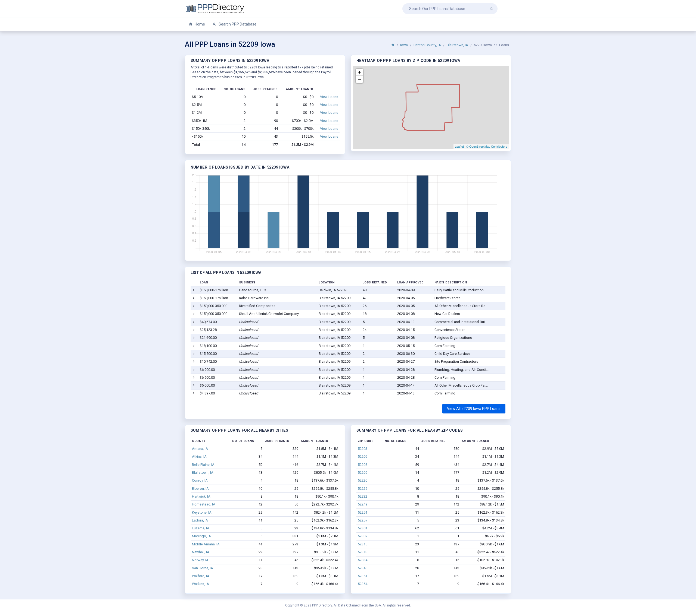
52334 (362, 560)
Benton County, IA (427, 45)
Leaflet (459, 146)
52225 (362, 488)
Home (199, 24)
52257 (362, 520)
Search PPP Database (237, 24)
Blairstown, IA (457, 45)
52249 (362, 504)
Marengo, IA (201, 536)
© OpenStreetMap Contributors (486, 146)
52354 (362, 584)
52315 (362, 544)
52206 (362, 456)
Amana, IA (200, 449)
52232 (362, 496)
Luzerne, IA (200, 528)
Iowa (404, 45)
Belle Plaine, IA (203, 465)
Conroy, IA (200, 480)
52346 (362, 568)
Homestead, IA (203, 504)
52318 (362, 552)
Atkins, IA (199, 456)
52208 (362, 465)
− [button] (359, 79)
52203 (362, 449)
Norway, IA (200, 560)
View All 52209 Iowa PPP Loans (474, 408)
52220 (362, 480)
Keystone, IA (202, 512)
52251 (362, 512)
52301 (362, 528)
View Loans (329, 97)
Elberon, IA (200, 488)
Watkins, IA (200, 584)
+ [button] (359, 72)
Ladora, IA (200, 520)
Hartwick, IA (201, 496)
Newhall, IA (200, 552)
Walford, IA (200, 576)
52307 (362, 536)
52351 (362, 576)
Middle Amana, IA (206, 544)
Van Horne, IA (202, 568)
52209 (362, 472)
